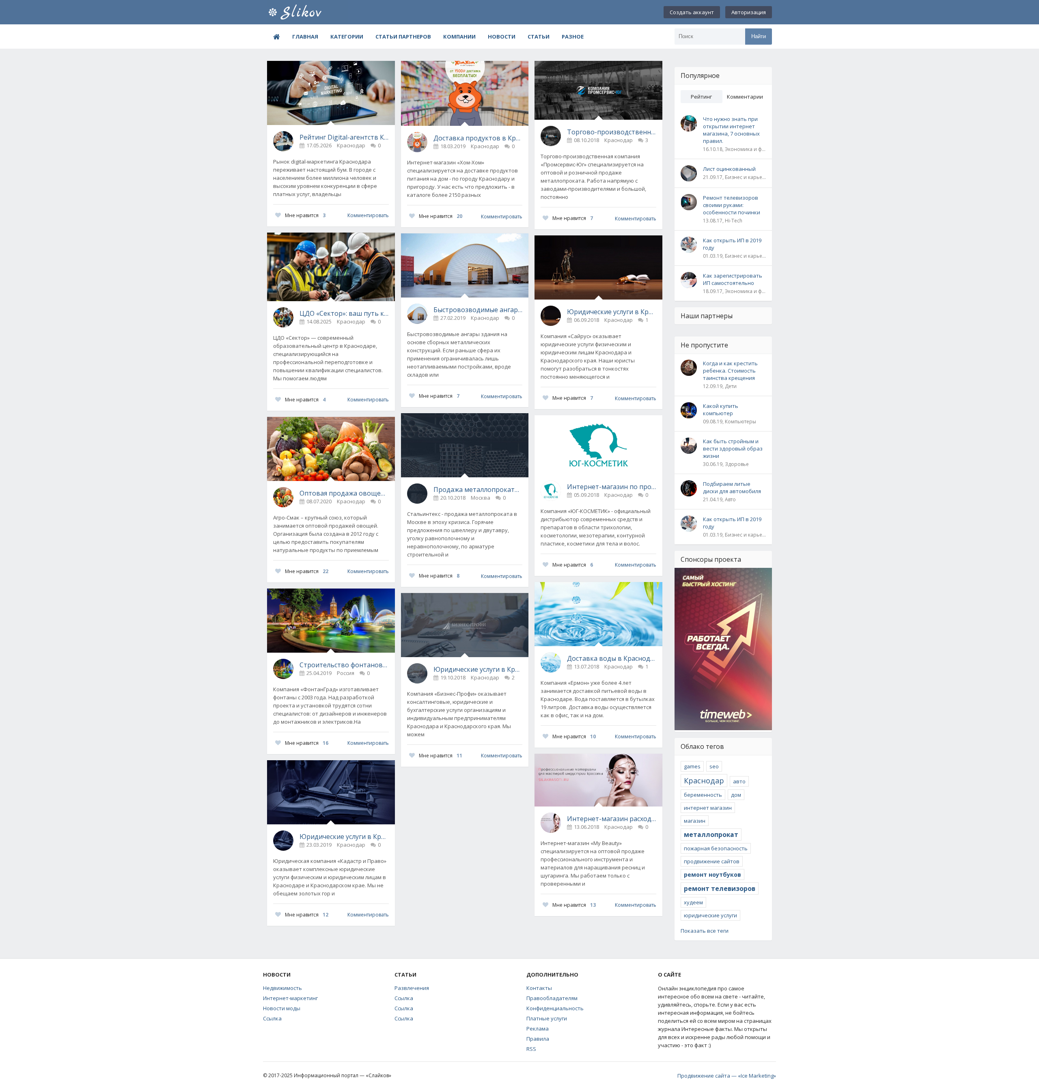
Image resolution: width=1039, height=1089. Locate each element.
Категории (346, 36)
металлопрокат (711, 834)
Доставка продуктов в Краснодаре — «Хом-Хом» (478, 138)
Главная (305, 36)
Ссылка (272, 1018)
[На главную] (307, 12)
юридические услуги (710, 915)
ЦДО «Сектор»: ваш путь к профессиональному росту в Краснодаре (344, 313)
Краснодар (704, 780)
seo (714, 766)
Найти (758, 36)
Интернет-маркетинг (290, 998)
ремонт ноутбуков (712, 874)
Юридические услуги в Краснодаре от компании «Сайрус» (611, 312)
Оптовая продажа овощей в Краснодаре (344, 493)
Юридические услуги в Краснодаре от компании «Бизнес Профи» (478, 669)
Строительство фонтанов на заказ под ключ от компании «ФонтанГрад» (344, 665)
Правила (537, 1038)
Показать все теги (705, 930)
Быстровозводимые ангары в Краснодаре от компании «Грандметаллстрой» (478, 310)
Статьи (539, 36)
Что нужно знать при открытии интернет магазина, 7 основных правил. (731, 129)
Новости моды (281, 1008)
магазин (694, 820)
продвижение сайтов (711, 861)
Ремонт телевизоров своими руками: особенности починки (731, 205)
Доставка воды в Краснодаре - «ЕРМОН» (611, 658)
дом (736, 794)
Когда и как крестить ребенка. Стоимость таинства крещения (730, 371)
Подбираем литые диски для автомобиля (732, 487)
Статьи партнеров (403, 36)
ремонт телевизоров (719, 888)
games (692, 766)
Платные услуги (546, 1018)
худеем (693, 902)
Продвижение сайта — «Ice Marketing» (726, 1075)
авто (739, 781)
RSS (531, 1048)
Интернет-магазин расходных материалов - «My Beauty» (611, 819)
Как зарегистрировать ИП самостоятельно (732, 279)
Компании (459, 36)
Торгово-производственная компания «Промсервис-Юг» (611, 132)
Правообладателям (552, 998)
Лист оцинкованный (729, 169)
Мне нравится (305, 215)
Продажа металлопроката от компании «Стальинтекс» (478, 489)
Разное (573, 36)
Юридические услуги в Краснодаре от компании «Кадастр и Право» (344, 836)
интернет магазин (708, 807)
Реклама (537, 1028)
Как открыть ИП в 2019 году (732, 244)
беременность (703, 794)
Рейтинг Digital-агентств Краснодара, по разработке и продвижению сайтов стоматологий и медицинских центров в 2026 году (344, 137)
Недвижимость (282, 988)
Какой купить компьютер (720, 409)
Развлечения (411, 988)
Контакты (539, 988)
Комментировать (368, 215)
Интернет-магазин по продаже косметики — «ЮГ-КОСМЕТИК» (611, 487)
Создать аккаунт (692, 12)
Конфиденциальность (555, 1008)
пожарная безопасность (716, 848)
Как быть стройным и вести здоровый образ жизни (733, 448)
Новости (501, 36)
